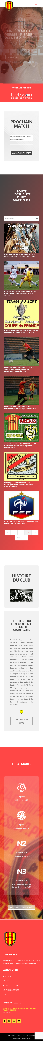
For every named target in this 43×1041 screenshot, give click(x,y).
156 (14, 533)
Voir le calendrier (21, 153)
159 (35, 533)
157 (21, 533)
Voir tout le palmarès (21, 907)
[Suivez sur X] (14, 1021)
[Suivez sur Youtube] (19, 1021)
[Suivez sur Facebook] (4, 1021)
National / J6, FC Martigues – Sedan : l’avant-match (19, 1009)
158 (28, 533)
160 (18, 538)
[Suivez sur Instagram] (9, 1021)
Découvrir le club (21, 721)
